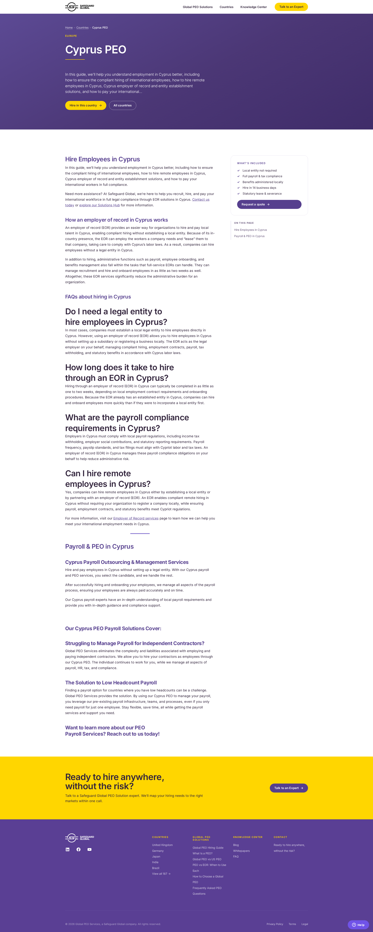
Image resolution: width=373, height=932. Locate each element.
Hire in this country (83, 105)
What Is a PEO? (202, 853)
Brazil (155, 868)
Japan (156, 856)
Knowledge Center (253, 7)
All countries (123, 105)
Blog (236, 845)
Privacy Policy (275, 924)
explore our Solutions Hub (99, 205)
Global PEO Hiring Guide (208, 847)
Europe (71, 35)
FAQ (236, 856)
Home (69, 27)
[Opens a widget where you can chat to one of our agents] (358, 925)
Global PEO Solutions (198, 7)
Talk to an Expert (291, 7)
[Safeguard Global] (79, 6)
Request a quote (253, 204)
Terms (292, 924)
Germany (158, 850)
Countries (226, 7)
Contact (280, 837)
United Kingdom (162, 845)
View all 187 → (161, 873)
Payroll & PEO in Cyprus (249, 236)
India (155, 862)
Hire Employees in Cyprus (250, 229)
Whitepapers (241, 850)
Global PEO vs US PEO (207, 859)
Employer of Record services (136, 518)
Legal (305, 924)
